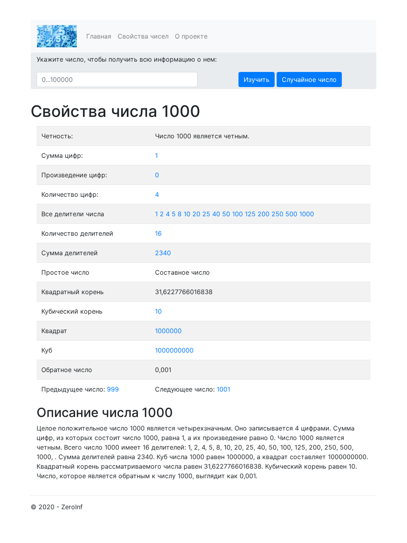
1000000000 (174, 350)
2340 (163, 253)
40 (216, 214)
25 (206, 214)
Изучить (256, 79)
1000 (306, 214)
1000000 (168, 331)
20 (196, 214)
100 (237, 214)
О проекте (191, 36)
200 (263, 214)
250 (277, 214)
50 (226, 214)
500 (291, 214)
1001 (223, 389)
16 (158, 233)
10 (187, 214)
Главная (98, 36)
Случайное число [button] (309, 79)
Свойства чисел (143, 36)
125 (250, 214)
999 (113, 389)
